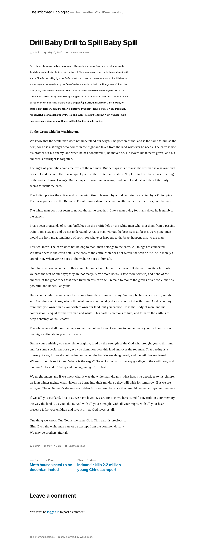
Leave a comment (80, 52)
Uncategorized (76, 445)
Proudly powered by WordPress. (75, 536)
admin (36, 52)
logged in (53, 512)
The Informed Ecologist (49, 12)
